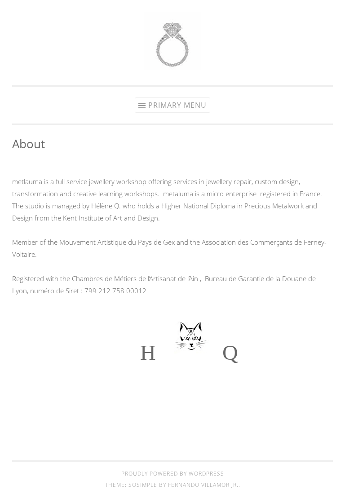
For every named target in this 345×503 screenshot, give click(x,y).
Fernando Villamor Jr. (203, 485)
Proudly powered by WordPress (172, 473)
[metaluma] (172, 66)
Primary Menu (177, 105)
